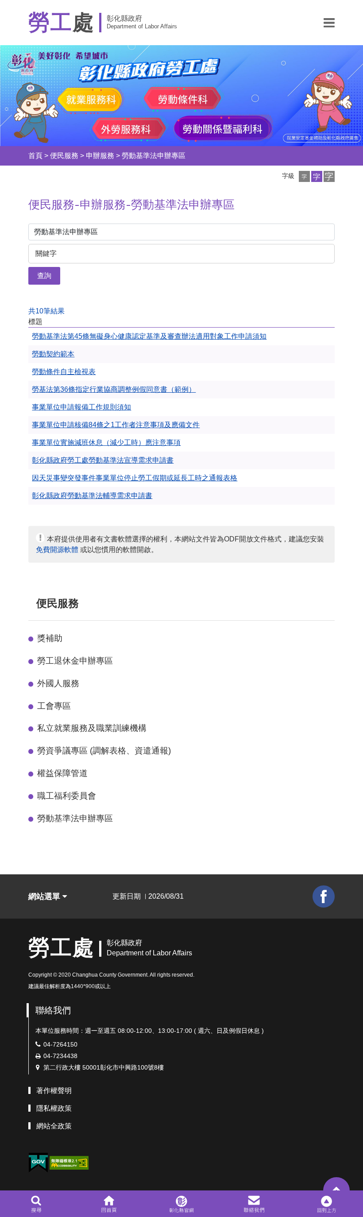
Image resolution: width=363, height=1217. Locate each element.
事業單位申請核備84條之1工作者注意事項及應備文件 (116, 425)
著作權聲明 (54, 1090)
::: (20, 155)
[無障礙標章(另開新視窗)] (69, 1162)
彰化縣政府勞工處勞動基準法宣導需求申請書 (103, 460)
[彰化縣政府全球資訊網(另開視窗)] (181, 1203)
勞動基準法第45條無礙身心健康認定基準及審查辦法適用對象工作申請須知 (149, 336)
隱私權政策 (54, 1108)
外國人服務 (58, 683)
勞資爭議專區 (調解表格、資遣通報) (104, 750)
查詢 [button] (44, 275)
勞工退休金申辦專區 (75, 660)
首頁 (35, 155)
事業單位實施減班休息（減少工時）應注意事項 (106, 442)
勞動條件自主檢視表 (64, 371)
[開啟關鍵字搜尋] (36, 1203)
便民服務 (64, 155)
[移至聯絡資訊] (254, 1203)
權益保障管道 (62, 773)
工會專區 (54, 706)
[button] (329, 22)
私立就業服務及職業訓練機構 (92, 728)
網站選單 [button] (45, 896)
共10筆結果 (46, 311)
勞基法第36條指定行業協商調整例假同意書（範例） (114, 389)
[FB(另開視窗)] (324, 896)
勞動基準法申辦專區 (153, 155)
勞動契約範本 (53, 354)
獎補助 (49, 638)
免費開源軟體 (57, 549)
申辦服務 (100, 155)
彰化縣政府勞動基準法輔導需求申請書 (92, 495)
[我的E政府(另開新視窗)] (38, 1163)
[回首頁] (108, 1203)
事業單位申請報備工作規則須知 (81, 407)
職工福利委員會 (66, 795)
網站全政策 (54, 1126)
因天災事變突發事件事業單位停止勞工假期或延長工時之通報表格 (134, 478)
